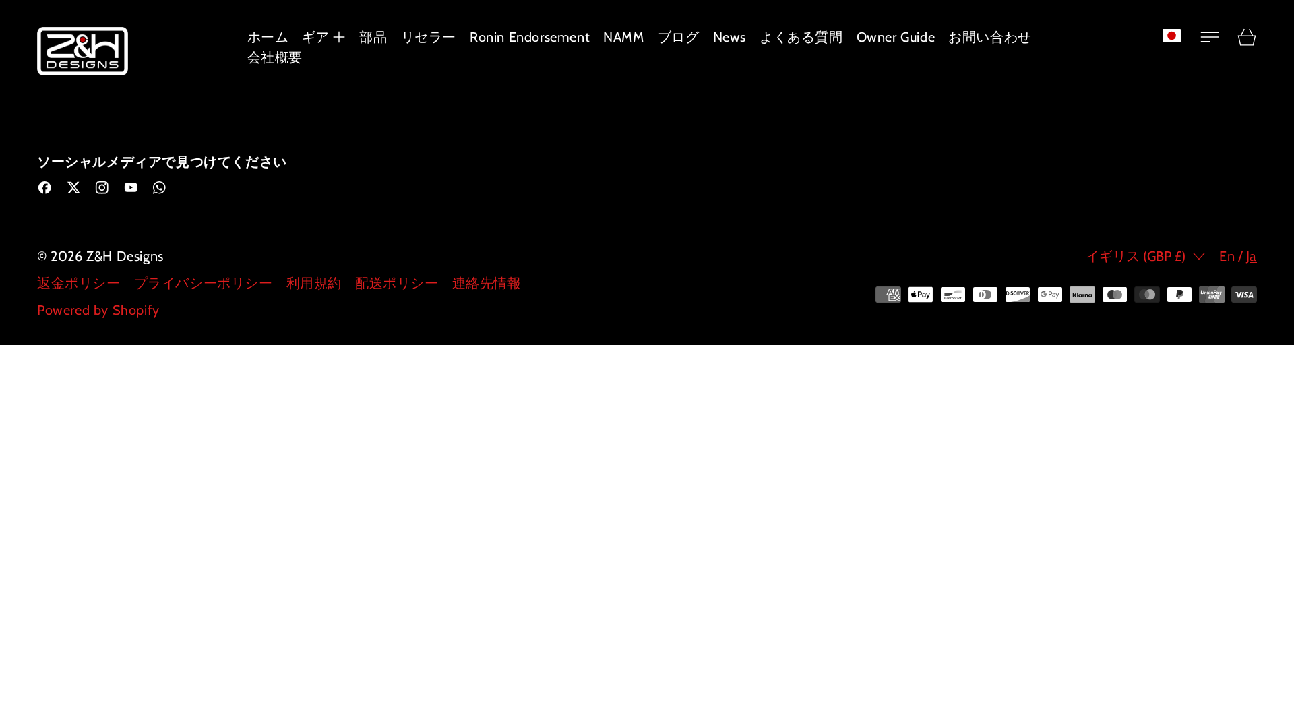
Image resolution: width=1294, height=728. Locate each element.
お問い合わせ (990, 37)
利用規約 (314, 283)
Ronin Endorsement (530, 37)
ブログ (679, 37)
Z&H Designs (125, 256)
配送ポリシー (397, 283)
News (729, 37)
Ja (1251, 256)
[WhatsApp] (159, 187)
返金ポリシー (79, 283)
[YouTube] (131, 187)
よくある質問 (801, 37)
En (1227, 256)
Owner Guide (896, 37)
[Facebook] (45, 187)
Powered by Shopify (98, 310)
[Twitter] (74, 187)
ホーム (268, 37)
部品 (373, 37)
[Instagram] (102, 187)
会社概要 (275, 57)
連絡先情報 (487, 283)
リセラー (428, 37)
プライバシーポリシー (203, 283)
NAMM (623, 37)
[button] (1179, 36)
